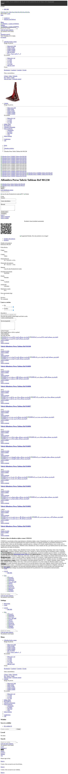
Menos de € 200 (11, 46)
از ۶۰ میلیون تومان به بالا (14, 53)
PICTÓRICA (7, 125)
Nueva (8, 77)
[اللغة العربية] (13, 12)
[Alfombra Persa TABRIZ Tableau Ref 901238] (13, 156)
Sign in (2, 761)
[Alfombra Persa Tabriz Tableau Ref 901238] (13, 171)
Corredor (19, 70)
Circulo (24, 70)
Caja (8, 134)
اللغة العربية (13, 581)
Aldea (10, 76)
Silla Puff (9, 133)
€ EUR (6, 571)
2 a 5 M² (9, 61)
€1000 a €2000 (11, 49)
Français (11, 586)
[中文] (16, 12)
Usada (12, 77)
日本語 (12, 591)
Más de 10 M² (11, 65)
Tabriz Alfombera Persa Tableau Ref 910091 (16, 526)
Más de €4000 (11, 52)
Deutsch (12, 580)
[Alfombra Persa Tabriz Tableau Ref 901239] (34, 184)
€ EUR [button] (2, 6)
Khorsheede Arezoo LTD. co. (22, 554)
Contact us (7, 18)
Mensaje (3, 204)
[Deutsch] (10, 12)
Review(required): (5, 321)
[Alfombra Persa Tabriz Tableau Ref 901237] (34, 185)
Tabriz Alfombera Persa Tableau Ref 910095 (16, 446)
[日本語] (28, 12)
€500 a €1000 (11, 47)
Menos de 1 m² (11, 58)
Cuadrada (13, 70)
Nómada (15, 76)
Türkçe (11, 585)
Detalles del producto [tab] (9, 238)
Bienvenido (7, 567)
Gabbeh (6, 103)
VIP (5, 140)
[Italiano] (26, 12)
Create (18, 729)
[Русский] (23, 12)
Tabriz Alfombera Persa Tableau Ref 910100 (16, 346)
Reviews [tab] (6, 240)
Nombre (3, 198)
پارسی (11, 577)
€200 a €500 (10, 109)
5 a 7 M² (9, 62)
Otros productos (8, 128)
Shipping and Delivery (10, 19)
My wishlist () (8, 726)
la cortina (9, 131)
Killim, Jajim (7, 124)
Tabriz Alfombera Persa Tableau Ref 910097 (16, 406)
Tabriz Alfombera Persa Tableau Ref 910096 (16, 426)
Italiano (11, 589)
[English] (4, 12)
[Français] (21, 12)
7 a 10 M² (9, 64)
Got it (2, 3)
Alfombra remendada (9, 127)
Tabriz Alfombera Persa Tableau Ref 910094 (16, 466)
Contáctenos (7, 139)
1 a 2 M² (9, 59)
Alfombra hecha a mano (10, 41)
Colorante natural (16, 79)
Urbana (6, 76)
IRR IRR (6, 9)
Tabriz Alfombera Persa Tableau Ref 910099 (16, 366)
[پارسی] (2, 12)
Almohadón (10, 130)
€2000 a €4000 (11, 50)
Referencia (4, 244)
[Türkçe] (18, 12)
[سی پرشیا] (10, 23)
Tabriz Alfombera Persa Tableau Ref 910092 (16, 506)
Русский (12, 588)
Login (5, 568)
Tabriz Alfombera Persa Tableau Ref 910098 (16, 386)
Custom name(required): (7, 317)
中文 (11, 583)
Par (5, 77)
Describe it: (4, 313)
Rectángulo (7, 70)
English (12, 578)
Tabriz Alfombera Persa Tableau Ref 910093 (16, 486)
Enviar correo (4, 211)
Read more (51, 1)
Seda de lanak (7, 79)
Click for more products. (7, 30)
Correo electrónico (5, 201)
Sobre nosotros (8, 136)
